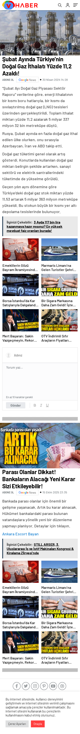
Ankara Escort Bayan (20, 533)
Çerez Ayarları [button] (17, 724)
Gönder (15, 405)
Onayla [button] (38, 724)
